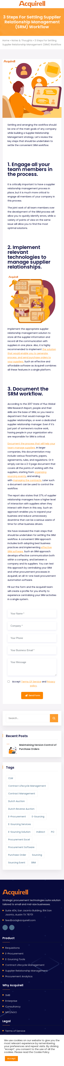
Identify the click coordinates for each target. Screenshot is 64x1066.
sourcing (37, 855)
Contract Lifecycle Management (27, 786)
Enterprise (11, 1001)
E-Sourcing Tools (15, 959)
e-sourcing (38, 816)
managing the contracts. (27, 480)
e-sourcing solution (19, 832)
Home (5, 40)
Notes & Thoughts (22, 40)
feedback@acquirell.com (20, 920)
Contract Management (21, 793)
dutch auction (16, 801)
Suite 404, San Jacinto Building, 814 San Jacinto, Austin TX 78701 (28, 912)
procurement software (21, 847)
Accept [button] (11, 1058)
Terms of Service (15, 1031)
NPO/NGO (11, 1012)
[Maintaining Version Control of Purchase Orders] (11, 748)
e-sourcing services (19, 824)
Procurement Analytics (18, 976)
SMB (7, 995)
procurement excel (19, 839)
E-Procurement (14, 953)
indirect (40, 832)
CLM (10, 778)
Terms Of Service (31, 681)
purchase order (17, 855)
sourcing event (16, 862)
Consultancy (13, 1006)
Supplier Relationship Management (26, 970)
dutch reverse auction (21, 809)
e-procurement (17, 816)
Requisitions (12, 948)
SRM (33, 862)
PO (52, 832)
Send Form (34, 695)
